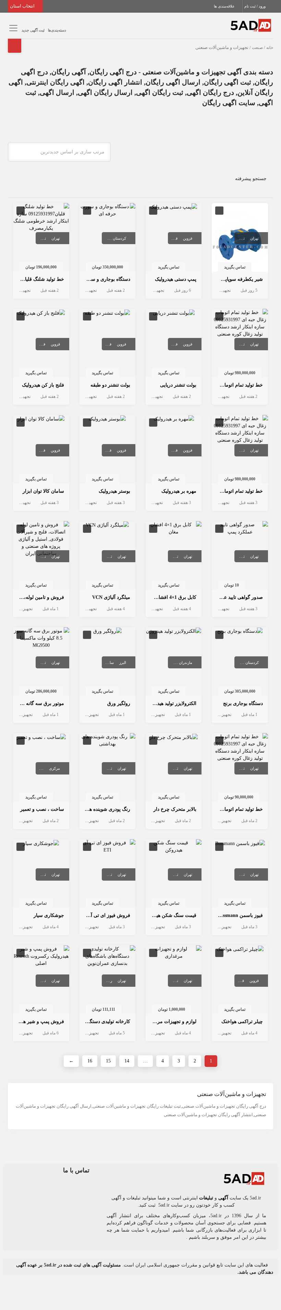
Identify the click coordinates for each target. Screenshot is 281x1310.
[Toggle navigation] (12, 28)
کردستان (119, 238)
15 (108, 1060)
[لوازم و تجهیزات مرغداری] (173, 952)
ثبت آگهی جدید (33, 30)
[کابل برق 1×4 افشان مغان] (173, 527)
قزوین (187, 238)
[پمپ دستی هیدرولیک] (173, 206)
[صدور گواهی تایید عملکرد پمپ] (240, 527)
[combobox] (59, 152)
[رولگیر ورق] (107, 630)
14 (126, 1060)
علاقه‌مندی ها (225, 6)
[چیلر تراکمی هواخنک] (240, 949)
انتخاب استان (23, 6)
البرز (122, 662)
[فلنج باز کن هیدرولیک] (41, 312)
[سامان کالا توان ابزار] (40, 418)
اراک (40, 768)
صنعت (257, 47)
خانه (269, 47)
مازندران (185, 662)
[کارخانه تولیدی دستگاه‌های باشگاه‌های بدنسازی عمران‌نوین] (107, 955)
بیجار (103, 238)
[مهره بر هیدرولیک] (174, 418)
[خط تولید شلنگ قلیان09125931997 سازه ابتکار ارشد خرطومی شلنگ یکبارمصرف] (41, 216)
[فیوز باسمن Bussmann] (240, 842)
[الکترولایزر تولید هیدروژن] (173, 630)
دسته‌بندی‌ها (57, 30)
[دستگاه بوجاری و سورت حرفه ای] (107, 209)
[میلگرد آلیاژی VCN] (107, 524)
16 (89, 1060)
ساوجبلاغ (107, 662)
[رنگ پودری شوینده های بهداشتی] (107, 740)
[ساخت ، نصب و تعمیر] (41, 736)
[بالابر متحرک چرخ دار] (173, 736)
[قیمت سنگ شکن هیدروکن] (173, 846)
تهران (254, 238)
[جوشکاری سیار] (41, 842)
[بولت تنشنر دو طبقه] (107, 312)
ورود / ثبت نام (255, 6)
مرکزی (54, 768)
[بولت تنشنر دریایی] (174, 312)
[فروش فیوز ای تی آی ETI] (107, 846)
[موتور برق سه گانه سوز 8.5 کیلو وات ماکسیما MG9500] (41, 637)
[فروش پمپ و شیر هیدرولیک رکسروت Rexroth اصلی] (41, 955)
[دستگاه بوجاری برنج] (239, 630)
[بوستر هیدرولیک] (107, 418)
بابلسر (168, 662)
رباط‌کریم (105, 981)
